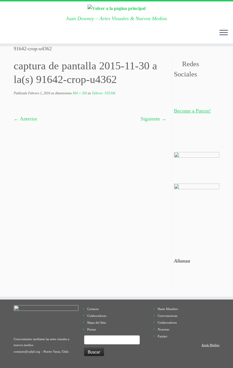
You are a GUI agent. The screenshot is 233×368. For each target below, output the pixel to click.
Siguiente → (154, 119)
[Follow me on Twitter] (28, 34)
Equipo (162, 336)
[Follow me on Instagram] (55, 34)
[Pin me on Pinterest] (72, 34)
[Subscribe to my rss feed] (11, 34)
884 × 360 (79, 93)
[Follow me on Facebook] (37, 34)
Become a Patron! (192, 111)
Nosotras (163, 329)
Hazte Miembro (168, 309)
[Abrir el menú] (223, 33)
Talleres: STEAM (103, 93)
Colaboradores (96, 315)
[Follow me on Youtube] (63, 34)
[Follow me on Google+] (46, 34)
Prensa (91, 329)
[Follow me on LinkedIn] (81, 34)
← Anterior (25, 119)
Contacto (93, 309)
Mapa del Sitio (96, 322)
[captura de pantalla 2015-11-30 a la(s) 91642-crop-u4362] (90, 154)
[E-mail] (19, 34)
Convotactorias (167, 315)
